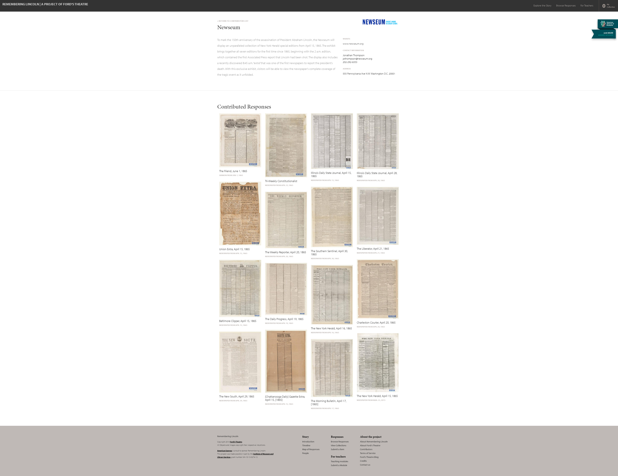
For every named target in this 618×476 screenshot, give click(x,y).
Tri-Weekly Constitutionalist (281, 181)
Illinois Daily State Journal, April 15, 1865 (331, 174)
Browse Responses (566, 5)
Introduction (308, 441)
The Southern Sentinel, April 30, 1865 (329, 252)
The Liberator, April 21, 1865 (373, 248)
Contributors (366, 449)
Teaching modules (339, 461)
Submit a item (337, 449)
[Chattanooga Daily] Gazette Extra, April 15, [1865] (285, 398)
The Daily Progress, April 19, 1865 (284, 319)
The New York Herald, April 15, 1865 (377, 396)
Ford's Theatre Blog (369, 457)
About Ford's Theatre (370, 445)
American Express (224, 450)
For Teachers (587, 5)
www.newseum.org (353, 43)
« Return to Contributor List (232, 21)
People (305, 453)
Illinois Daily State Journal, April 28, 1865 (377, 174)
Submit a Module (339, 465)
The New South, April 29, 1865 (236, 396)
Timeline (306, 445)
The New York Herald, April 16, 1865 (331, 328)
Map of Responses (311, 449)
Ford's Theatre (236, 442)
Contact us (365, 464)
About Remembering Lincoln (374, 441)
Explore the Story (542, 5)
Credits (363, 460)
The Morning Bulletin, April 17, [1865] (328, 402)
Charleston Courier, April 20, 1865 (376, 322)
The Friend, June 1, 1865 (233, 171)
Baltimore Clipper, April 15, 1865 (237, 321)
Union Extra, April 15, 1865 (234, 249)
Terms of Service (367, 453)
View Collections (338, 445)
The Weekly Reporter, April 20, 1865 (285, 252)
